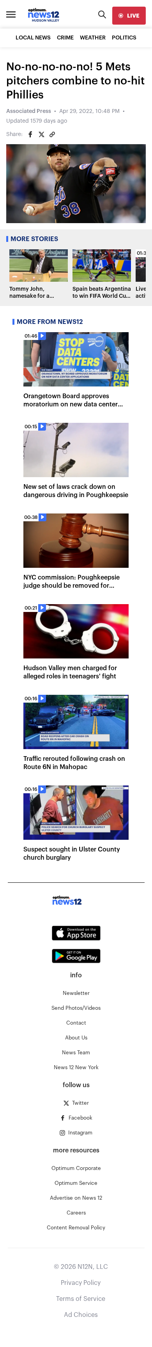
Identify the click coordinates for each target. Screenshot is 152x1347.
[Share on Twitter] (41, 134)
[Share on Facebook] (30, 134)
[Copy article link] (52, 134)
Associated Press (28, 111)
